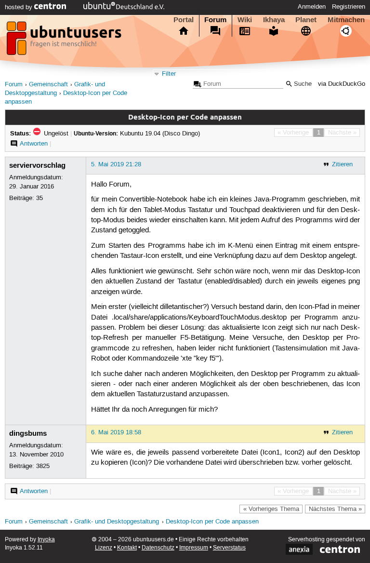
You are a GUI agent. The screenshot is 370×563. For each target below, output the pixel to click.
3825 (43, 466)
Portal (183, 20)
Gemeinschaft (48, 84)
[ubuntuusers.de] (65, 41)
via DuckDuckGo (341, 84)
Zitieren (342, 164)
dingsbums (28, 433)
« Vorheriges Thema (271, 509)
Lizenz (103, 547)
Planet (306, 20)
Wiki (245, 20)
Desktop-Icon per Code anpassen (212, 521)
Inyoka (46, 539)
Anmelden (312, 7)
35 (39, 198)
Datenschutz (158, 547)
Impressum (193, 547)
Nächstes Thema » (335, 509)
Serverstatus (229, 547)
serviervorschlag (37, 165)
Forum (215, 20)
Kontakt (127, 547)
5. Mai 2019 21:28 (116, 164)
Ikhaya (274, 20)
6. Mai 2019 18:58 (116, 432)
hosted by (19, 7)
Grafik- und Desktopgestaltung (116, 521)
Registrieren (348, 7)
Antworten (34, 143)
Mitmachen (346, 20)
